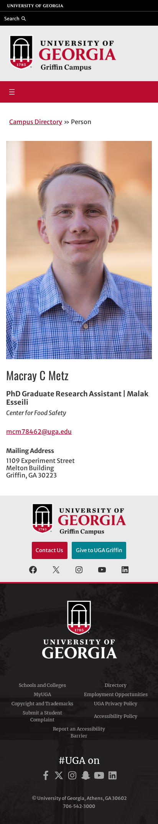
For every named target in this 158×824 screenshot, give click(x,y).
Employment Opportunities (116, 694)
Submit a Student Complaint (42, 716)
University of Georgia (79, 629)
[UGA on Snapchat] (87, 777)
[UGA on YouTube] (100, 777)
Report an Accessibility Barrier (79, 732)
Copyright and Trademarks (42, 703)
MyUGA (42, 694)
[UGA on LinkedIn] (112, 777)
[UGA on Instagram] (73, 777)
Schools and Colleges (42, 685)
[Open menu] (11, 91)
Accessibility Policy (115, 716)
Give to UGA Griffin (99, 550)
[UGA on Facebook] (47, 777)
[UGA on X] (60, 777)
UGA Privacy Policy (115, 703)
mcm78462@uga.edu (39, 431)
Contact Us (49, 550)
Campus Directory (35, 122)
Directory (116, 685)
